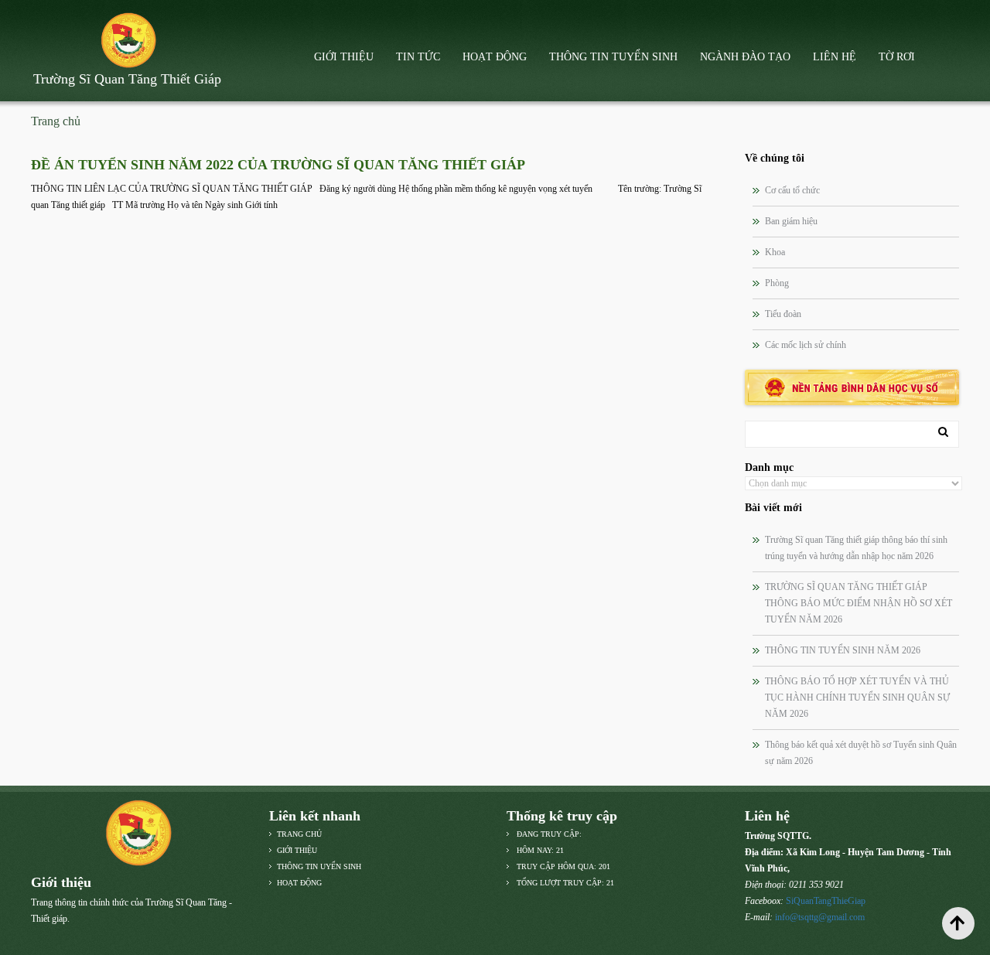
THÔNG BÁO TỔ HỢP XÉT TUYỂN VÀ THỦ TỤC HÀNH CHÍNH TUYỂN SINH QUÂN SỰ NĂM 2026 (857, 697)
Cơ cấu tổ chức (792, 190)
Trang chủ (55, 121)
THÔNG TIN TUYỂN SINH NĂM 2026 (842, 650)
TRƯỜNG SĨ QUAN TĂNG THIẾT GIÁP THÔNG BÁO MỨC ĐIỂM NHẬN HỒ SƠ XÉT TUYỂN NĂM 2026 (858, 603)
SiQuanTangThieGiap (825, 900)
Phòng (777, 283)
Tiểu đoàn (783, 314)
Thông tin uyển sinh (319, 866)
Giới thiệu (344, 57)
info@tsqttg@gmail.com (820, 917)
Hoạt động (495, 57)
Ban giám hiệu (791, 221)
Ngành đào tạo (745, 57)
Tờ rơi (897, 57)
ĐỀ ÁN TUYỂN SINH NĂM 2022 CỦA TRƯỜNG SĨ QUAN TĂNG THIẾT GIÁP (278, 164)
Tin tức (418, 57)
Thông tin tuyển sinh (613, 57)
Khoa (775, 252)
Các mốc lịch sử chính (805, 344)
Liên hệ (834, 57)
